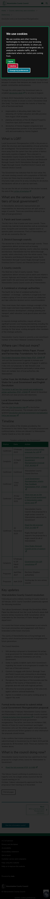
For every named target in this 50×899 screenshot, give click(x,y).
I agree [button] (10, 61)
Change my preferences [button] (18, 70)
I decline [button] (12, 66)
